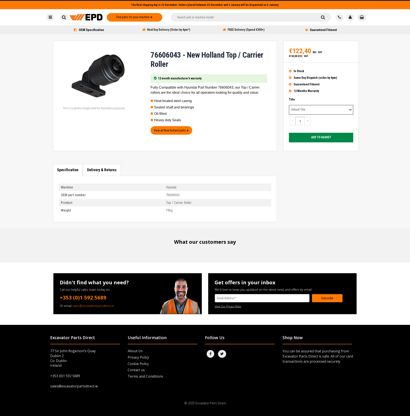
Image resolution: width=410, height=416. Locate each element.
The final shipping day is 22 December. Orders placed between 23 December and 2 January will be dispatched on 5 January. (205, 4)
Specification (67, 170)
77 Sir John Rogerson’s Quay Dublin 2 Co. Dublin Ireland (73, 358)
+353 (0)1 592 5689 (83, 297)
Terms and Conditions (145, 376)
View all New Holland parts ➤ (171, 130)
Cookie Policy (138, 363)
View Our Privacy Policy (228, 306)
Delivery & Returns (102, 170)
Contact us (136, 370)
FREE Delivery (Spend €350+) (246, 29)
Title (292, 99)
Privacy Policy (138, 357)
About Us (135, 351)
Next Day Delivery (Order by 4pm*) (168, 29)
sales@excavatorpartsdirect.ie (93, 306)
